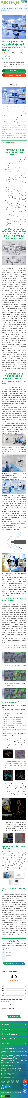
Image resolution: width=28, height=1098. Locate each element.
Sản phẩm (9, 8)
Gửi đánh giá (14, 1016)
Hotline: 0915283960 (15, 75)
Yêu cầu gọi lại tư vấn (14, 963)
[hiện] (13, 142)
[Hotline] (25, 1081)
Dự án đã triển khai (10, 1039)
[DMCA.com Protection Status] (5, 1096)
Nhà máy (7, 1029)
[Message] (25, 1090)
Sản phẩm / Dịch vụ (10, 1034)
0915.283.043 (18, 1068)
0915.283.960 (10, 1068)
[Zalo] (25, 1086)
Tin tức (7, 1043)
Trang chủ (3, 8)
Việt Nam (25, 1)
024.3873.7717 (8, 1070)
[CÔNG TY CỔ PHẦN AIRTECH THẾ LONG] (10, 5)
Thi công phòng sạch (17, 8)
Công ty (6, 1024)
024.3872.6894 (18, 1070)
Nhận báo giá (14, 71)
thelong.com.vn (11, 1077)
